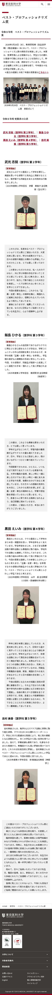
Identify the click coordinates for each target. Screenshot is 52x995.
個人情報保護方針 (34, 980)
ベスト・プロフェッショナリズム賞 (31, 906)
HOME (4, 906)
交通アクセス (7, 976)
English (5, 980)
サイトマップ (32, 983)
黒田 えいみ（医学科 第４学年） (20, 140)
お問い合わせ (7, 973)
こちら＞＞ (44, 72)
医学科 (12, 906)
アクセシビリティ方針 (35, 976)
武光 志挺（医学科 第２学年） (19, 132)
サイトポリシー (33, 973)
